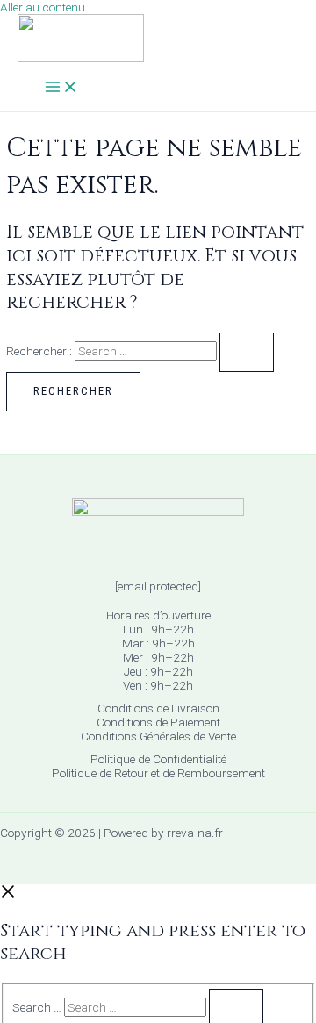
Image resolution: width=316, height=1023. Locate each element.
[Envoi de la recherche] (246, 352)
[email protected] (158, 586)
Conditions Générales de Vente (158, 736)
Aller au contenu (42, 7)
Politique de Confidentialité (158, 759)
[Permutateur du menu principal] (61, 88)
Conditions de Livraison (158, 708)
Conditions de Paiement (158, 722)
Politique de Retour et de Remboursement (158, 773)
